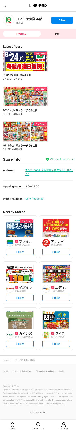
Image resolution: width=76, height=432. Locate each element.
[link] (8, 20)
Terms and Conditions (45, 371)
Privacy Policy (26, 371)
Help (14, 371)
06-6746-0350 (34, 198)
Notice (6, 371)
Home (12, 428)
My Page (64, 428)
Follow (62, 21)
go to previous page (6, 5)
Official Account (60, 159)
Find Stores (38, 428)
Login (61, 371)
